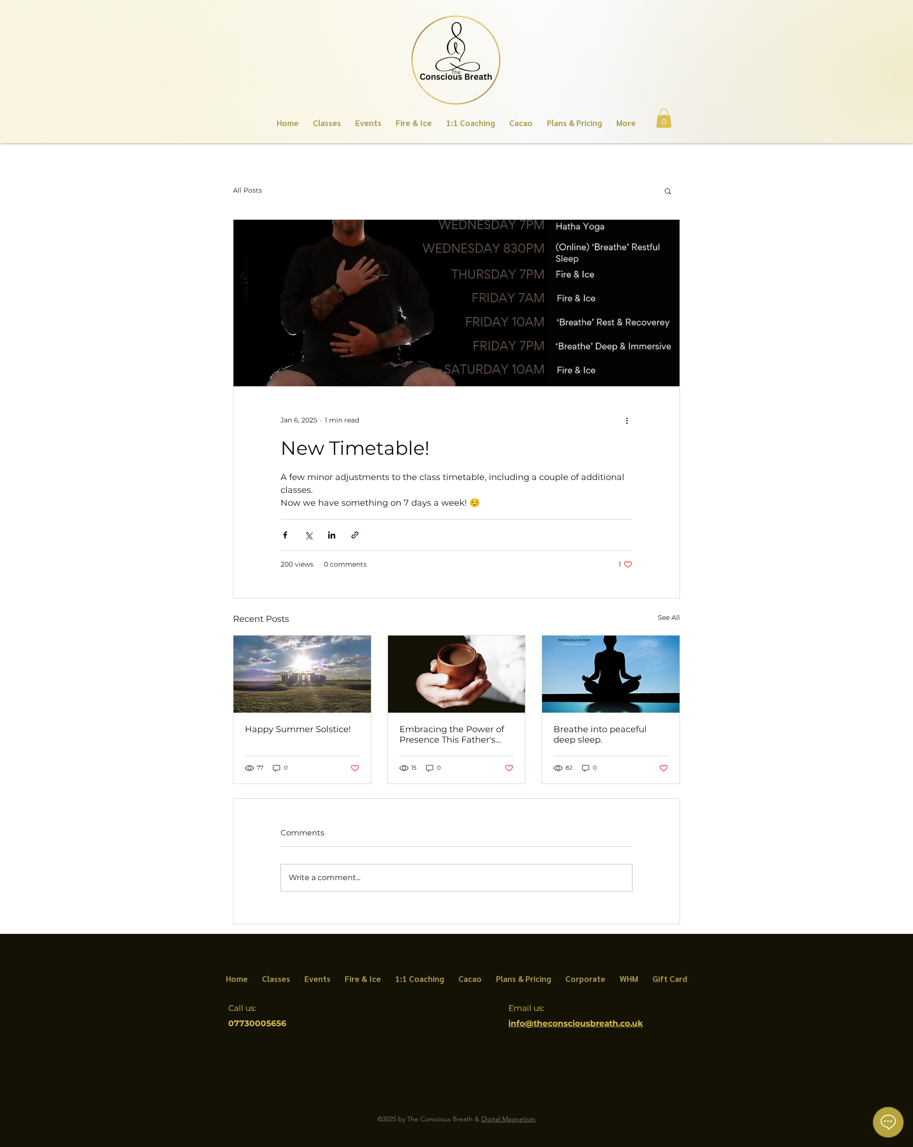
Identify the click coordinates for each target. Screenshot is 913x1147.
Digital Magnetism (508, 1119)
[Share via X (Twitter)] (308, 534)
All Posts (247, 190)
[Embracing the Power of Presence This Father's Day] (456, 674)
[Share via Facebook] (285, 534)
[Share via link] (354, 534)
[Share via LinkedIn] (331, 534)
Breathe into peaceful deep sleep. (600, 734)
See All (669, 617)
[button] (664, 118)
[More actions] (626, 420)
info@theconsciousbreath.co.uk (575, 1023)
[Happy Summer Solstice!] (302, 674)
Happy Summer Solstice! (298, 729)
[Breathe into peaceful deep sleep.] (611, 674)
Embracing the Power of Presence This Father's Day (451, 734)
